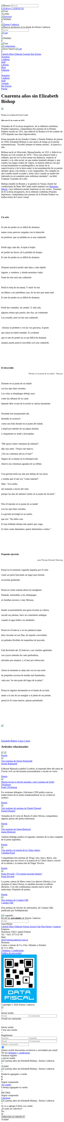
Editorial (18, 54)
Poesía (4, 88)
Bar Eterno (36, 54)
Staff (3, 62)
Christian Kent (8, 853)
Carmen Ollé (7, 902)
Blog (11, 54)
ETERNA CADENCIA (12, 8)
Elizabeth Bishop (9, 741)
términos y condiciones (19, 1053)
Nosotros (5, 57)
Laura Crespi (24, 741)
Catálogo (5, 59)
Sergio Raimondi (9, 763)
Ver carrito (6, 1084)
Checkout (5, 1098)
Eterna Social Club (32, 926)
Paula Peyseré (7, 876)
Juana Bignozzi (8, 832)
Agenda (27, 54)
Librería (5, 54)
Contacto (56, 926)
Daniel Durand (8, 811)
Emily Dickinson (9, 787)
